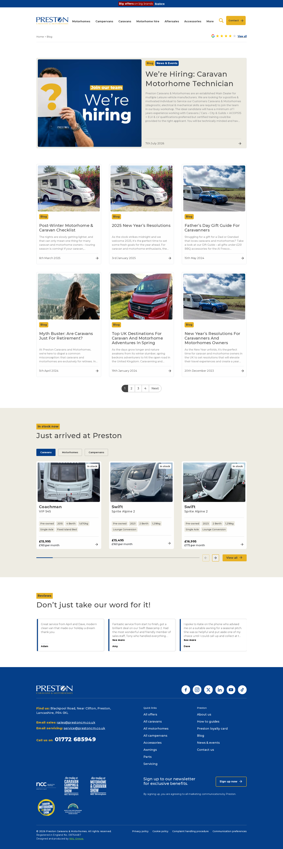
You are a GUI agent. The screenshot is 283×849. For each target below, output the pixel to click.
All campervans (155, 735)
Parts (147, 757)
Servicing (150, 764)
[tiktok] (242, 689)
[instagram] (197, 689)
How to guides (208, 721)
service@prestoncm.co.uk (84, 728)
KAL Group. (76, 838)
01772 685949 (75, 739)
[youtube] (231, 689)
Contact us (205, 750)
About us (204, 714)
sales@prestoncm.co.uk (76, 722)
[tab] (44, 557)
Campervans (96, 452)
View (96, 544)
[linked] (219, 689)
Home (40, 36)
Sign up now (229, 781)
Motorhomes (70, 452)
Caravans (46, 452)
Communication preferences (230, 831)
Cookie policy (160, 831)
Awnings (150, 750)
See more (118, 640)
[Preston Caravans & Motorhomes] (52, 20)
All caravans (152, 721)
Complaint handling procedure (190, 831)
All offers (150, 714)
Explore (160, 3)
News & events (208, 743)
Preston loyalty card (212, 728)
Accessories (152, 743)
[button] (81, 20)
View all (232, 557)
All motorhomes (155, 728)
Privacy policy (140, 831)
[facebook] (185, 689)
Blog (200, 735)
